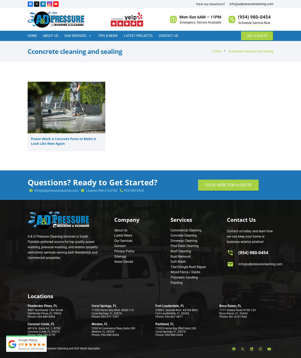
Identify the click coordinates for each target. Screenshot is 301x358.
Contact (120, 246)
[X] (36, 4)
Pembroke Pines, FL (42, 306)
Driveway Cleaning (184, 241)
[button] (89, 36)
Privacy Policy (124, 251)
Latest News (123, 235)
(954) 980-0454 (253, 252)
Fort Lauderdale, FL (169, 306)
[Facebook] (30, 4)
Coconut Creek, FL (41, 324)
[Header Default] (56, 19)
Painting (177, 283)
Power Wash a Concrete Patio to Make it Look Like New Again (63, 141)
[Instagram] (49, 4)
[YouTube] (56, 4)
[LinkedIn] (43, 4)
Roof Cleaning (181, 251)
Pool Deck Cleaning (185, 246)
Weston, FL (100, 324)
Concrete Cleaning (184, 235)
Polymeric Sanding (184, 277)
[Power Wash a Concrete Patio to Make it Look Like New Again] (66, 84)
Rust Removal (181, 256)
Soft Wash (178, 262)
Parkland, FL (164, 324)
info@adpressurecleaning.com (251, 4)
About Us (120, 230)
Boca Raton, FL (230, 306)
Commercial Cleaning (186, 230)
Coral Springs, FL (104, 306)
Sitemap (120, 256)
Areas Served (123, 262)
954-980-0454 (134, 191)
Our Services (123, 241)
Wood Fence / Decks (185, 272)
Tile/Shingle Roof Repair (188, 267)
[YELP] (127, 19)
